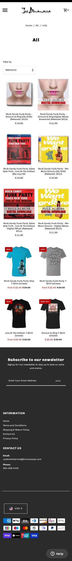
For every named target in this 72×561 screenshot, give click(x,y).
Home (28, 25)
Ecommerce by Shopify (16, 557)
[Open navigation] (10, 10)
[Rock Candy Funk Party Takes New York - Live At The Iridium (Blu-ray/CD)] (19, 149)
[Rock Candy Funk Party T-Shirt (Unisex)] (53, 261)
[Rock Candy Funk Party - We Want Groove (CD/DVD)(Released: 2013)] (53, 149)
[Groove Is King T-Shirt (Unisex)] (53, 313)
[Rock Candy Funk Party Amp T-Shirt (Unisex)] (19, 261)
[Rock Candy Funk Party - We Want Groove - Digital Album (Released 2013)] (53, 204)
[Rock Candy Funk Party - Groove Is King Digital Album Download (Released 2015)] (53, 94)
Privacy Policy (10, 438)
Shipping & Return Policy (16, 430)
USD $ (18, 508)
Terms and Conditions (14, 425)
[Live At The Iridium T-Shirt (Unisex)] (19, 313)
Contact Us (9, 434)
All (37, 25)
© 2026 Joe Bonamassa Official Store (24, 553)
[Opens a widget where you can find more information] (57, 554)
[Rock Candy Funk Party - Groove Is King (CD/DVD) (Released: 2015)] (19, 94)
